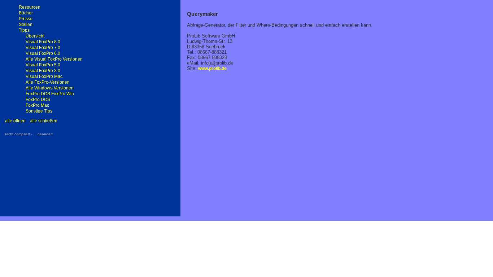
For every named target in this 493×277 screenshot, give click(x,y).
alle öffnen (15, 120)
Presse (25, 18)
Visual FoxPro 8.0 (43, 41)
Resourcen (29, 7)
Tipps (24, 30)
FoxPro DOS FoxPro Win (50, 93)
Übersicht (35, 36)
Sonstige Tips (39, 111)
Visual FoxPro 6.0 (43, 53)
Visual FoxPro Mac (44, 76)
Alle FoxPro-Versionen (48, 82)
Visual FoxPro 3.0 (43, 70)
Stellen (25, 24)
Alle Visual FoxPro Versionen (54, 59)
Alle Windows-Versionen (50, 88)
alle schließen (43, 120)
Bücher (26, 13)
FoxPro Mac (37, 105)
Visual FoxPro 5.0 (43, 64)
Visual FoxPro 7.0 (43, 47)
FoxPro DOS (38, 99)
